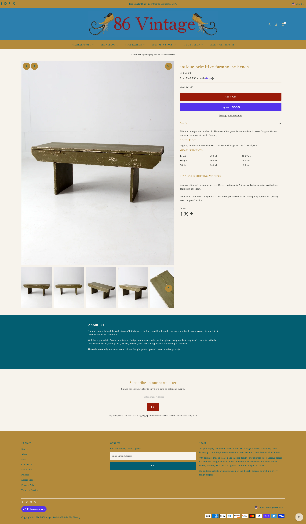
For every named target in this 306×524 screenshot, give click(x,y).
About (24, 454)
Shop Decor (108, 45)
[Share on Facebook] (181, 214)
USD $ (299, 4)
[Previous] (26, 66)
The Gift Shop (191, 45)
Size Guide (26, 469)
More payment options (230, 115)
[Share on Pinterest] (191, 214)
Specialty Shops (162, 45)
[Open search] (269, 24)
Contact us (185, 208)
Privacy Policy (28, 485)
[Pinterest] (9, 4)
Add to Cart (230, 96)
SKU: (182, 87)
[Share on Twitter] (186, 214)
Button (94, 357)
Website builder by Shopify (67, 517)
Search (24, 449)
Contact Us (26, 464)
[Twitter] (14, 4)
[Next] (34, 66)
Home (133, 54)
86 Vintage (45, 517)
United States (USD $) (269, 507)
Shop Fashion (134, 45)
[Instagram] (5, 4)
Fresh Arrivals (82, 45)
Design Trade (28, 480)
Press (23, 459)
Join (153, 407)
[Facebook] (1, 4)
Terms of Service (29, 490)
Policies (25, 474)
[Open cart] (283, 24)
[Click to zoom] (168, 66)
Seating (140, 54)
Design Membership (222, 45)
